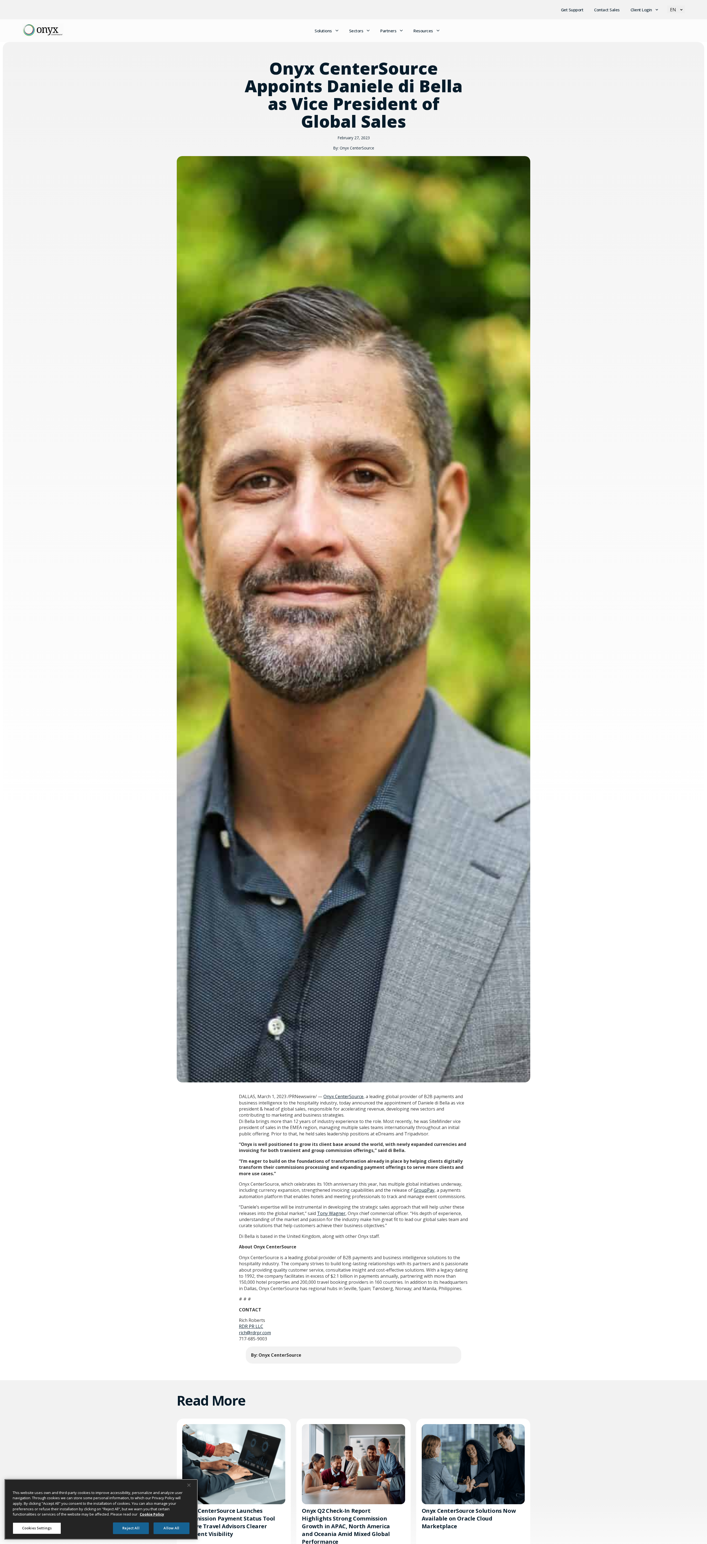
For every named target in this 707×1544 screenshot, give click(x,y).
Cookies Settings (37, 1527)
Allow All (171, 1527)
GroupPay (424, 1190)
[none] (676, 9)
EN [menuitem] (673, 10)
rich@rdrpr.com (255, 1333)
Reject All (130, 1527)
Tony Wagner (331, 1213)
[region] (101, 1509)
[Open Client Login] (657, 9)
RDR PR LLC (251, 1326)
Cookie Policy (152, 1514)
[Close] (189, 1485)
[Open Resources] (438, 30)
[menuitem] (676, 9)
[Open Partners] (401, 30)
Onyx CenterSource (343, 1096)
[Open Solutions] (337, 30)
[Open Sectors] (368, 30)
